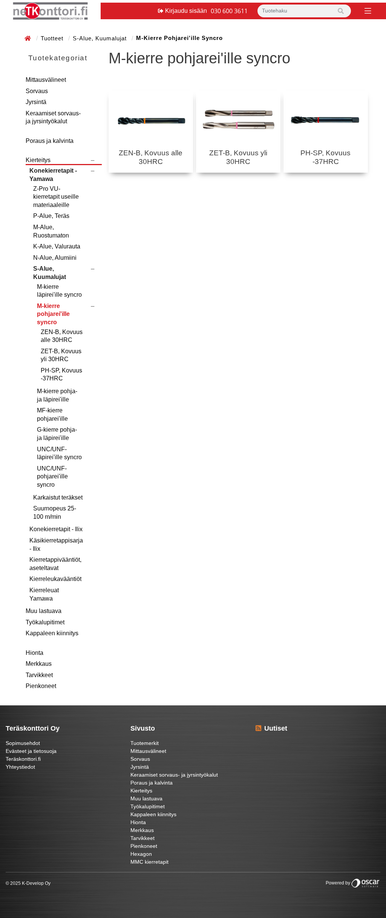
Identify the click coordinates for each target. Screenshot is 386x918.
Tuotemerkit (144, 743)
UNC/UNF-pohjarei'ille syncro (52, 476)
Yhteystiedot (20, 767)
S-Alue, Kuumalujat (101, 38)
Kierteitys (38, 160)
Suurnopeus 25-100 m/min (54, 512)
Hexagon (141, 854)
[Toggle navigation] (367, 10)
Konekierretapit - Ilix (56, 529)
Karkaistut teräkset (58, 497)
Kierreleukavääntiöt (55, 579)
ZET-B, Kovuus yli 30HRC (61, 355)
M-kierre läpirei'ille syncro (59, 291)
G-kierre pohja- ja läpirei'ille (57, 433)
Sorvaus (37, 91)
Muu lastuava (43, 611)
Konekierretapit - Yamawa (53, 174)
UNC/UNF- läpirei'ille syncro (59, 453)
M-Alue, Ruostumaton (51, 231)
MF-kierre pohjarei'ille (52, 414)
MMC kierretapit (149, 862)
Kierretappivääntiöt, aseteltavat (55, 563)
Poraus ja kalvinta (50, 141)
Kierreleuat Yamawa (44, 594)
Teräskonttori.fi (23, 759)
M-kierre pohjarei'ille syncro (53, 314)
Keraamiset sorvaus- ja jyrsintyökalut (53, 117)
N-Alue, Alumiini (55, 257)
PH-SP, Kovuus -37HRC (61, 374)
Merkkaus (39, 664)
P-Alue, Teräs (51, 216)
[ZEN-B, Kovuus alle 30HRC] (150, 120)
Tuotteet (53, 38)
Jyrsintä (36, 102)
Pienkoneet (41, 686)
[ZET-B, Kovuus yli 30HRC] (238, 120)
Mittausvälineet (46, 80)
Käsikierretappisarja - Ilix (56, 544)
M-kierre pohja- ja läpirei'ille (57, 395)
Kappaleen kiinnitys (52, 633)
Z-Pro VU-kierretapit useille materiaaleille (56, 196)
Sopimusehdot (23, 743)
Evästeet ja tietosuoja (31, 751)
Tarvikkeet (39, 675)
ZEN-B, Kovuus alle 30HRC (62, 336)
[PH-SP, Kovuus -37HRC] (325, 120)
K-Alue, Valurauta (56, 246)
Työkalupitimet (45, 622)
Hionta (34, 653)
